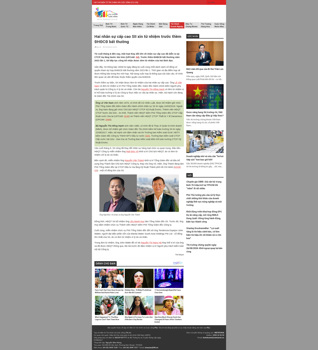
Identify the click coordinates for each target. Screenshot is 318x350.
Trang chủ (98, 25)
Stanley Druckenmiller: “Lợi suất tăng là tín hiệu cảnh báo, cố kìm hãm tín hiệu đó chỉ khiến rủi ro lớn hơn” (203, 233)
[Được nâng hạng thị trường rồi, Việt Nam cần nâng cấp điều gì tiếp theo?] (205, 96)
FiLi (156, 328)
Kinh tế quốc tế (124, 25)
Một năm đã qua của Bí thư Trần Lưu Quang (204, 71)
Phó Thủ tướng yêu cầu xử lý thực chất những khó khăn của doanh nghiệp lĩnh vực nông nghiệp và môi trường (204, 200)
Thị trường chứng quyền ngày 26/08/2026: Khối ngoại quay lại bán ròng (204, 248)
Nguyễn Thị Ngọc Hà (151, 242)
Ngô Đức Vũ (132, 151)
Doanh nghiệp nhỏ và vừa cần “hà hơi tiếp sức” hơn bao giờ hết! (204, 158)
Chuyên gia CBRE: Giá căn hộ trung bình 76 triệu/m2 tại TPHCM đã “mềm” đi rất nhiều (203, 185)
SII (137, 57)
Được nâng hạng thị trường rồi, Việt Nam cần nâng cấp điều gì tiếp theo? (205, 114)
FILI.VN (135, 2)
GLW (126, 116)
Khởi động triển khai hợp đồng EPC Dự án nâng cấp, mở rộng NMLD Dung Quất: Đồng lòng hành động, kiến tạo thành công (204, 216)
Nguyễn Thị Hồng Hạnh (152, 89)
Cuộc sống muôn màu (219, 25)
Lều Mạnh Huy (137, 221)
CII (95, 170)
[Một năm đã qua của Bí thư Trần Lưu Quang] (205, 53)
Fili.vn (128, 333)
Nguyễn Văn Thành (134, 160)
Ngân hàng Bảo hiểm (138, 25)
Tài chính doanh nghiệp (177, 25)
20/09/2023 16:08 (110, 47)
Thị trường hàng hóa (206, 25)
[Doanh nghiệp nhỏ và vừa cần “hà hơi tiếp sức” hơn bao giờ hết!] (205, 141)
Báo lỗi (98, 47)
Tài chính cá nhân (151, 25)
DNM (108, 119)
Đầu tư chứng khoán (191, 25)
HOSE (177, 167)
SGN (147, 136)
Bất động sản (163, 25)
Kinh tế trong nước (111, 25)
